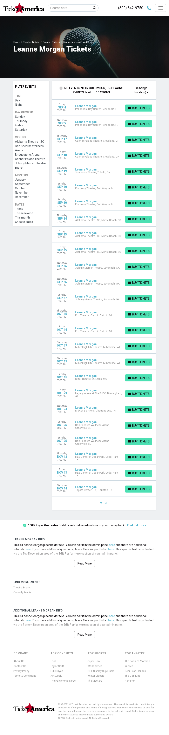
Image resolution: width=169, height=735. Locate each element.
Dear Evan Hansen (135, 671)
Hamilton (130, 680)
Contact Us (19, 666)
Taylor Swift (57, 666)
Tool (53, 661)
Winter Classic (96, 675)
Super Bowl (94, 661)
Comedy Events (22, 592)
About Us (18, 661)
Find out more (136, 525)
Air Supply (56, 675)
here (112, 545)
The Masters (95, 680)
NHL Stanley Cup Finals (101, 671)
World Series (95, 666)
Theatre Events (22, 587)
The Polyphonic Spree (63, 680)
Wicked (129, 666)
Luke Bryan (56, 671)
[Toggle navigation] (160, 8)
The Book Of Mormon (137, 661)
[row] (104, 107)
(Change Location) (140, 90)
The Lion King (132, 675)
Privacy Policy (21, 671)
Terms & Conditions (24, 675)
